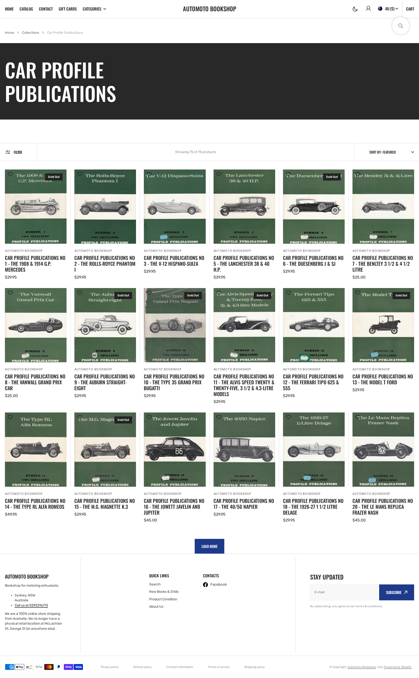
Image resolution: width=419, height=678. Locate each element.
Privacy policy (110, 667)
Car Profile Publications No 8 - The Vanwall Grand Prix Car (35, 382)
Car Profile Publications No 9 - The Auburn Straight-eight (104, 382)
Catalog (26, 9)
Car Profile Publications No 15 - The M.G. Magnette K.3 (104, 503)
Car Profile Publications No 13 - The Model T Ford (382, 379)
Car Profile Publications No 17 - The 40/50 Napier (244, 503)
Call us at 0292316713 (31, 605)
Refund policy (142, 667)
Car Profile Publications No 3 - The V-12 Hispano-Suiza (174, 260)
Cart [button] (410, 9)
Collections (30, 33)
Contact (46, 9)
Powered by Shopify (398, 667)
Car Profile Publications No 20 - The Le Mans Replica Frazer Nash (382, 506)
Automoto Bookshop (362, 667)
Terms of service (219, 667)
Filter (18, 152)
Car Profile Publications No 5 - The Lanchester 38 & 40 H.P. (244, 263)
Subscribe (393, 592)
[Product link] (36, 225)
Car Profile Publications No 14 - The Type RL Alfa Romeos (35, 503)
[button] (355, 9)
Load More (209, 546)
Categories (92, 9)
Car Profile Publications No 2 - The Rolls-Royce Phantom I (105, 263)
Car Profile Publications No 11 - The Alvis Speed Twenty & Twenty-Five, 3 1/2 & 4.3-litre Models (244, 385)
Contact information (179, 667)
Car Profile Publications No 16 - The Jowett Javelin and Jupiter (174, 506)
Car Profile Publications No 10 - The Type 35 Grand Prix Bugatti (174, 382)
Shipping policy (254, 667)
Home (9, 9)
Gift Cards (68, 9)
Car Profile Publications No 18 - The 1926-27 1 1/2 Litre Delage (313, 506)
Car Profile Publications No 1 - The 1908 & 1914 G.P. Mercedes (35, 263)
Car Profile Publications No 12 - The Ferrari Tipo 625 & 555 (313, 382)
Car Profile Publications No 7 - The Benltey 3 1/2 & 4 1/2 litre (382, 263)
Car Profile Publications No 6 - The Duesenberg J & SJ (313, 260)
